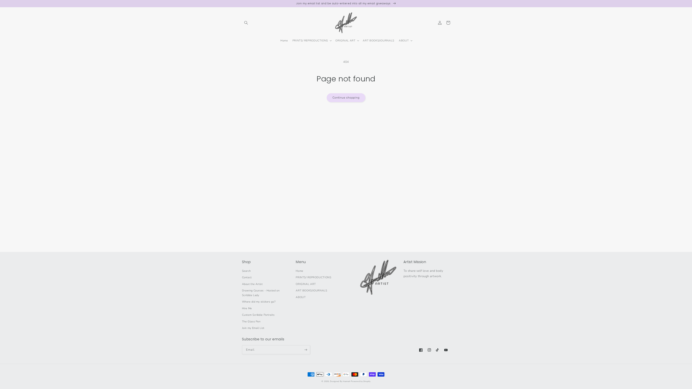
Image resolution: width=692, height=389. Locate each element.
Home (299, 271)
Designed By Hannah (340, 381)
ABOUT (301, 297)
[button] (246, 23)
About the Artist (252, 284)
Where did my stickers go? (259, 301)
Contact (247, 277)
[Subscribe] (305, 349)
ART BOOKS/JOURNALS (311, 290)
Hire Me (247, 308)
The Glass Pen (251, 321)
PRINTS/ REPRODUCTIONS (313, 277)
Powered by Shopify (360, 381)
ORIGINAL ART (306, 284)
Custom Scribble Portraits (258, 315)
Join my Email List (253, 328)
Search (246, 271)
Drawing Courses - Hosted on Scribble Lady (261, 293)
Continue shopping (346, 98)
